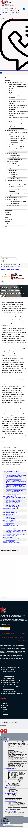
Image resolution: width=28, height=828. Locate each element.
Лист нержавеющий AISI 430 (16, 147)
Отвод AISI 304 (13, 172)
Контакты (5, 714)
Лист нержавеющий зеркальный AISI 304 (18, 133)
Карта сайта (3, 725)
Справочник (8, 219)
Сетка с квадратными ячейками (17, 201)
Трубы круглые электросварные (17, 91)
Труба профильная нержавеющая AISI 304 (17, 87)
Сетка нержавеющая (8, 689)
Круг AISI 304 (12, 168)
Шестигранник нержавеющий (14, 159)
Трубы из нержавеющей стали (11, 667)
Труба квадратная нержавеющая (17, 126)
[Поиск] (2, 261)
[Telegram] (24, 9)
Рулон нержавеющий (9, 684)
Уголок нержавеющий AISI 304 (14, 180)
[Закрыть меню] (0, 734)
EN (6, 226)
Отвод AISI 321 (12, 176)
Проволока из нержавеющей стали (16, 207)
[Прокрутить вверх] (2, 731)
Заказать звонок (4, 15)
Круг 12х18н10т (13, 163)
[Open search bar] (1, 256)
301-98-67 (3, 635)
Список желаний (17, 18)
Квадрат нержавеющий (13, 205)
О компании (8, 210)
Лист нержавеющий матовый (16, 136)
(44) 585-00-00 (13, 10)
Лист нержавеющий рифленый (17, 140)
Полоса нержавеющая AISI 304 (14, 178)
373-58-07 (17, 8)
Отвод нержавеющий (9, 678)
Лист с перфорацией (14, 155)
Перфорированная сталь (10, 671)
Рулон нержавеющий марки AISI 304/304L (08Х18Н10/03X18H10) (17, 186)
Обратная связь (11, 223)
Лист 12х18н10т (13, 144)
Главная (7, 78)
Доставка (8, 214)
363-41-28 (12, 8)
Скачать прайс (14, 15)
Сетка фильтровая (14, 203)
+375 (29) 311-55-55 (4, 10)
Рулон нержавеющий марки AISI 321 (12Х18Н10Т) (18, 190)
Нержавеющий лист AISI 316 (12, 506)
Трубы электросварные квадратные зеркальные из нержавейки (18, 123)
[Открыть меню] (2, 281)
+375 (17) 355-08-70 (4, 8)
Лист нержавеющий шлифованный (18, 138)
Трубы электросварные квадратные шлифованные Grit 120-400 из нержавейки (18, 107)
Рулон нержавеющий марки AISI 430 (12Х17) (18, 194)
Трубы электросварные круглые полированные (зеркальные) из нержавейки (17, 95)
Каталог (5, 739)
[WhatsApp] (1, 73)
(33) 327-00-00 (13, 12)
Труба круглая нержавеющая (16, 128)
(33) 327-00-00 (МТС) (19, 640)
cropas (9, 624)
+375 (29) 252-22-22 (4, 12)
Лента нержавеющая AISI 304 (14, 197)
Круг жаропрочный (14, 166)
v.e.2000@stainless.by (5, 18)
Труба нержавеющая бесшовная (17, 84)
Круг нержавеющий (8, 676)
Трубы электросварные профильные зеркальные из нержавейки (18, 118)
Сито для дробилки (14, 157)
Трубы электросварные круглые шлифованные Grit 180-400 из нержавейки (17, 101)
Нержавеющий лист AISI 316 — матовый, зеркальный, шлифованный (18, 150)
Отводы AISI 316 (13, 174)
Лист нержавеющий (8, 669)
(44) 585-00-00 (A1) (18, 637)
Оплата (7, 212)
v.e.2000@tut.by (5, 274)
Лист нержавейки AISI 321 (15, 142)
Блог (6, 217)
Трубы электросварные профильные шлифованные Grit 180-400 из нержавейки (18, 113)
